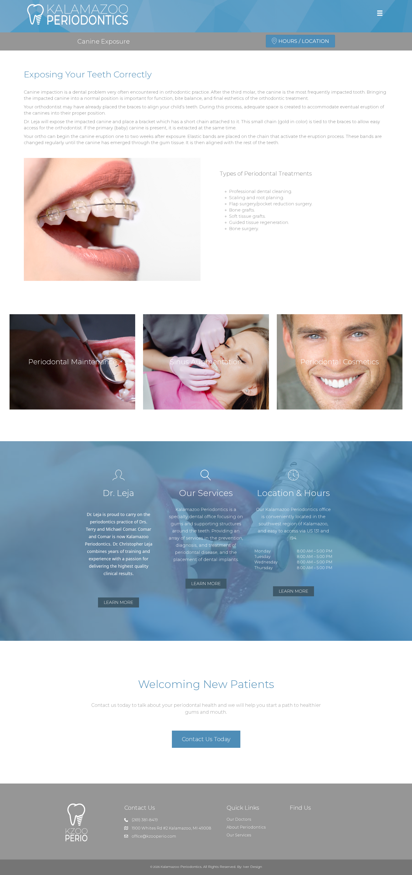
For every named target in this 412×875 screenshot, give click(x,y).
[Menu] (380, 13)
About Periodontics (246, 827)
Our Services (239, 835)
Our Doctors (239, 819)
